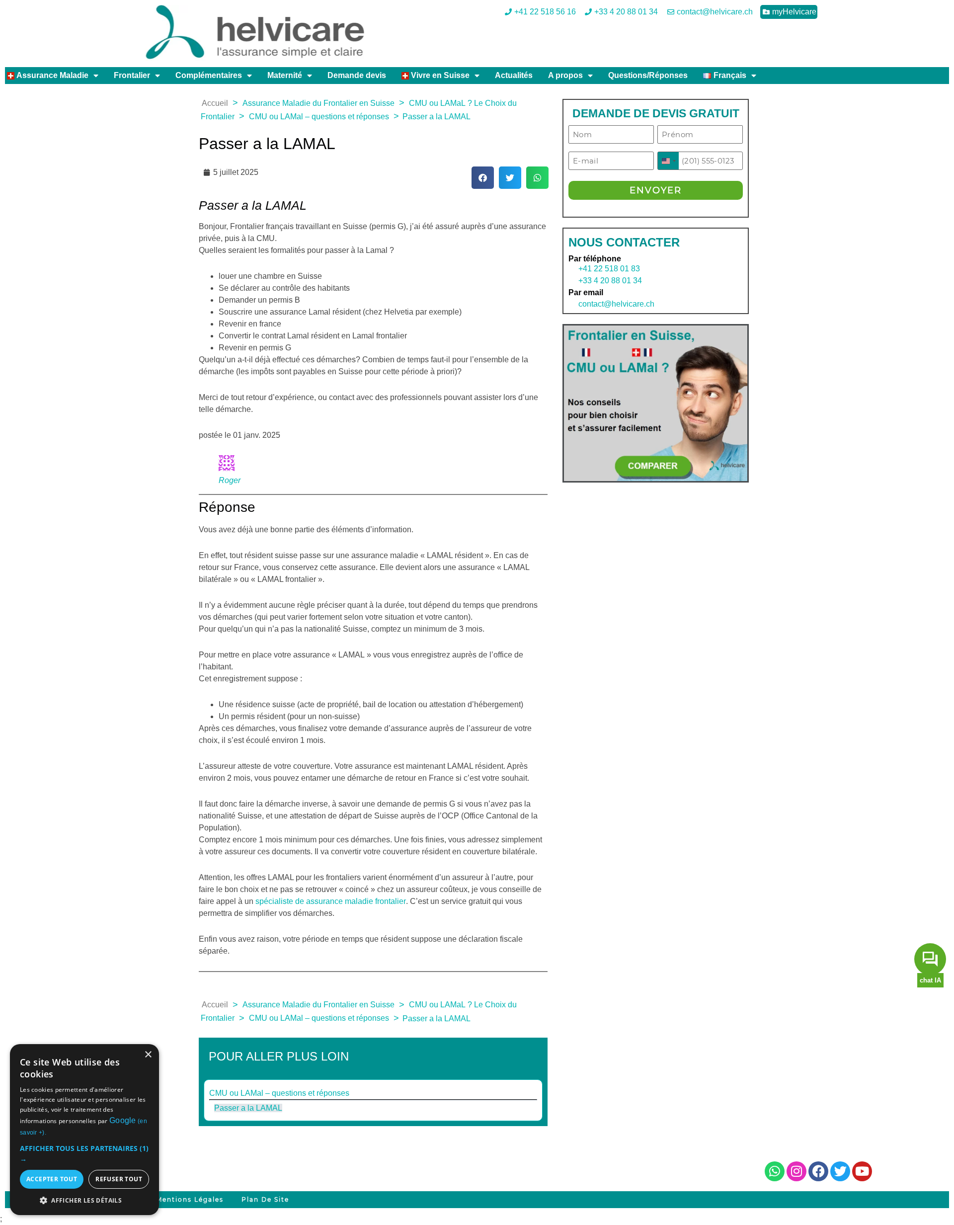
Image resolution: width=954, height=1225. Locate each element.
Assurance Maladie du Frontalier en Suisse (318, 103)
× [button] (148, 1055)
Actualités (514, 75)
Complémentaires (208, 75)
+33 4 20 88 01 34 (610, 280)
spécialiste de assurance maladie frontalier (330, 901)
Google (122, 1120)
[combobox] (668, 160)
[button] (483, 177)
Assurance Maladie (51, 75)
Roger (229, 480)
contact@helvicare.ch (611, 304)
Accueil (215, 103)
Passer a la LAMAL (248, 1108)
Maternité (284, 75)
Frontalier (132, 75)
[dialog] (84, 1129)
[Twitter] (840, 1171)
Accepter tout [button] (51, 1179)
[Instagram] (796, 1171)
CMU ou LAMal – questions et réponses (319, 116)
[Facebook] (818, 1171)
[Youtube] (862, 1171)
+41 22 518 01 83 (609, 268)
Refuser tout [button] (118, 1179)
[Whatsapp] (775, 1171)
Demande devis (356, 75)
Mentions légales (190, 1199)
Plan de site (265, 1199)
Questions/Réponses (648, 75)
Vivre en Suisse (439, 75)
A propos (565, 75)
